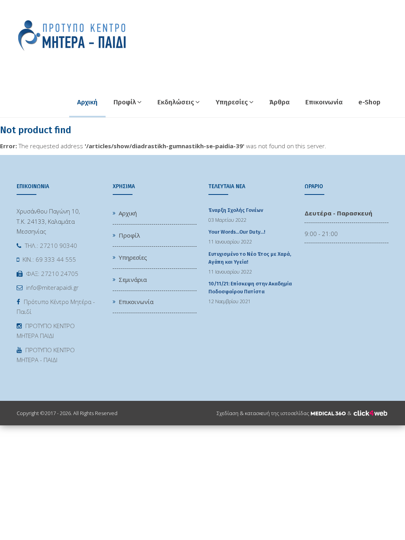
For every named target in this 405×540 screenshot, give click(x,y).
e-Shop (369, 102)
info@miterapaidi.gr (52, 287)
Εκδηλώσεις (175, 102)
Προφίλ (125, 102)
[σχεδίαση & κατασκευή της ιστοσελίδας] (328, 413)
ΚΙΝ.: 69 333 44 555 (49, 259)
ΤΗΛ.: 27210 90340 (51, 245)
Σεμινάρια (133, 279)
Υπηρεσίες (232, 102)
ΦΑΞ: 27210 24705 (52, 274)
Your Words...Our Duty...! (236, 232)
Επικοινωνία (324, 102)
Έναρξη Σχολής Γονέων (235, 210)
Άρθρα (279, 102)
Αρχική (87, 102)
